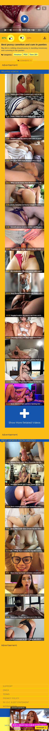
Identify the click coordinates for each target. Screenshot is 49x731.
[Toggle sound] (12, 711)
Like (10, 38)
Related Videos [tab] (10, 72)
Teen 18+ (34, 54)
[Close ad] (46, 711)
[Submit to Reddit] (38, 8)
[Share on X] (44, 8)
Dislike (22, 38)
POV (25, 54)
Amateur (18, 54)
